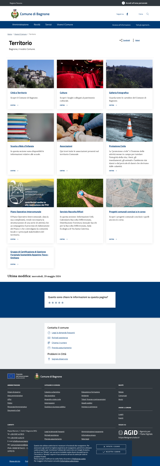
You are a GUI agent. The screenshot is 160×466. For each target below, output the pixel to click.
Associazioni (66, 146)
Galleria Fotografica (118, 92)
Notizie (121, 392)
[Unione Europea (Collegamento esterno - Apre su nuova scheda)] (19, 376)
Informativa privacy (89, 435)
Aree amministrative (15, 395)
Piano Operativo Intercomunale (25, 211)
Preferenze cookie (79, 458)
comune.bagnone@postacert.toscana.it (25, 444)
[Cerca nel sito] (147, 14)
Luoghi (120, 414)
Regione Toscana (16, 3)
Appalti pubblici (87, 403)
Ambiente (85, 395)
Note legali (85, 439)
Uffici (9, 399)
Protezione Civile (117, 146)
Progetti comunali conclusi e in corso (127, 211)
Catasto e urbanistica (52, 392)
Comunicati (122, 395)
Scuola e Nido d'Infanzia (22, 146)
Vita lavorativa (49, 395)
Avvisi (120, 399)
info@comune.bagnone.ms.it (23, 441)
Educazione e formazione (91, 392)
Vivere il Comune (20, 34)
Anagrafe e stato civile (52, 399)
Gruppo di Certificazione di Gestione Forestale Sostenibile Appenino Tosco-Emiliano (29, 254)
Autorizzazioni (49, 403)
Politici (10, 403)
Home (10, 34)
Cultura (63, 92)
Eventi (120, 418)
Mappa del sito (15, 461)
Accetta (113, 451)
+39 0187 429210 (17, 437)
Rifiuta (113, 446)
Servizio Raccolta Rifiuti (71, 211)
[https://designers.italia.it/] (135, 432)
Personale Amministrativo (17, 406)
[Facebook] (126, 14)
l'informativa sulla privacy (69, 461)
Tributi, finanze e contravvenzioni (94, 399)
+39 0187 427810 (17, 434)
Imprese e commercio (89, 406)
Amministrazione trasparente (92, 431)
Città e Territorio (18, 92)
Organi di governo (14, 392)
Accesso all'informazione (121, 25)
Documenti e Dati (14, 410)
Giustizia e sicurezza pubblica (54, 406)
